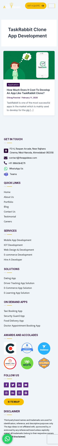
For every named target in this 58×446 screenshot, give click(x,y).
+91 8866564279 (17, 163)
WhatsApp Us (16, 168)
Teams (13, 174)
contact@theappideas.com (23, 157)
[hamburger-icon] (51, 6)
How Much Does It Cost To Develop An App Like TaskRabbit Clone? (28, 91)
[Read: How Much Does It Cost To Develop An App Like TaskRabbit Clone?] (28, 65)
